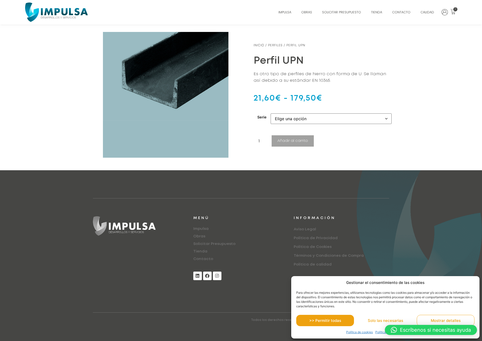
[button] (431, 330)
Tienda (376, 12)
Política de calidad (313, 264)
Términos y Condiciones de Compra (329, 256)
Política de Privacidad (316, 238)
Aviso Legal (305, 229)
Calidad (427, 12)
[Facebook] (207, 276)
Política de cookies (359, 332)
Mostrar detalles (446, 320)
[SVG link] (445, 12)
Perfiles (275, 45)
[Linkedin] (197, 276)
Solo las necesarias (385, 320)
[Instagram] (217, 276)
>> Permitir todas (325, 320)
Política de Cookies (313, 247)
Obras (306, 12)
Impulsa (284, 12)
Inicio (259, 45)
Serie (262, 117)
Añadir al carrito (292, 141)
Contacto (401, 12)
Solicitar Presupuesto (341, 12)
